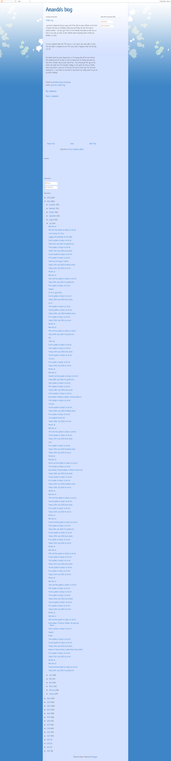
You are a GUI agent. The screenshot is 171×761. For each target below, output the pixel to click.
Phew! (50, 636)
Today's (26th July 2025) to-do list (60, 488)
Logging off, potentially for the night (60, 237)
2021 (49, 710)
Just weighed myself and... (57, 418)
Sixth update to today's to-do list (59, 383)
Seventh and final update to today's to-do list (63, 376)
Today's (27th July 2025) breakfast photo (62, 449)
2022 (49, 706)
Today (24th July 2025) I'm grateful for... (62, 529)
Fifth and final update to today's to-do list (62, 230)
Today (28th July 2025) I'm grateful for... (62, 380)
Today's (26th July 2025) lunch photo (61, 474)
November (52, 209)
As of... (51, 303)
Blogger (94, 757)
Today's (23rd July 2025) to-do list (60, 575)
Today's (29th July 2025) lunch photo (61, 352)
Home (72, 144)
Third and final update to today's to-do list (62, 432)
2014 (49, 736)
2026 (49, 198)
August (51, 220)
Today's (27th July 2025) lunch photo (60, 439)
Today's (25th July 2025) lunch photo (61, 505)
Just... (50, 442)
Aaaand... (51, 289)
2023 (49, 702)
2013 (48, 740)
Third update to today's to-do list (59, 247)
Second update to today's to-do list (60, 254)
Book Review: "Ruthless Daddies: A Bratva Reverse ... (66, 397)
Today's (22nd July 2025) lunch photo (61, 599)
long (64, 85)
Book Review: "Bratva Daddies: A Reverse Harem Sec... (66, 470)
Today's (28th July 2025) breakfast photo (62, 411)
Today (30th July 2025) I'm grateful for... (62, 282)
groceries (54, 85)
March (51, 686)
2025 (49, 202)
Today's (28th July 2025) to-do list (60, 421)
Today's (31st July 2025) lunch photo (60, 251)
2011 (48, 747)
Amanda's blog (59, 10)
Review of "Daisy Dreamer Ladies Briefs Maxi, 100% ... (66, 650)
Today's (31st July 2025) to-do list (60, 268)
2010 (49, 751)
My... (50, 338)
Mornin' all (52, 272)
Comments (106, 26)
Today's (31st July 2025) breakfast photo (62, 265)
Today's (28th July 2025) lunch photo (61, 390)
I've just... (52, 359)
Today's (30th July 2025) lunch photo (61, 300)
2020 (49, 714)
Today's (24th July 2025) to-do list (60, 543)
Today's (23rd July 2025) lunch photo (60, 564)
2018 (49, 721)
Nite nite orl (52, 227)
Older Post (92, 144)
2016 (49, 729)
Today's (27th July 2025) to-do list (60, 453)
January (52, 694)
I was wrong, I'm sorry (56, 234)
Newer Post (51, 144)
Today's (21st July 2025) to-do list (60, 657)
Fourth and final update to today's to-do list (63, 463)
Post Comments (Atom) (76, 149)
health (60, 85)
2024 (49, 699)
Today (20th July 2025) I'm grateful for (61, 671)
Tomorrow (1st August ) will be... (59, 261)
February (52, 690)
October (52, 212)
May (50, 679)
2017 (48, 725)
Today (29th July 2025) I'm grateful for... (62, 334)
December (52, 205)
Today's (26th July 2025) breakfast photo (62, 484)
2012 (49, 744)
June (51, 675)
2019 (49, 717)
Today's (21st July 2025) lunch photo (60, 646)
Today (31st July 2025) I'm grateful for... (61, 244)
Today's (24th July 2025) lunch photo (61, 536)
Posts (105, 22)
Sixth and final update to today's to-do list (62, 279)
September (53, 216)
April (51, 683)
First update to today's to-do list (59, 258)
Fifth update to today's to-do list (59, 286)
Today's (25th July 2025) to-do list (60, 512)
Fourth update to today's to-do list (60, 241)
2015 (49, 732)
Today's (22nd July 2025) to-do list (60, 609)
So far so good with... (55, 293)
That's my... (52, 341)
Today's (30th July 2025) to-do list (60, 321)
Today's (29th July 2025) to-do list (60, 366)
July (50, 224)
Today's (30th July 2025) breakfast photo (62, 314)
